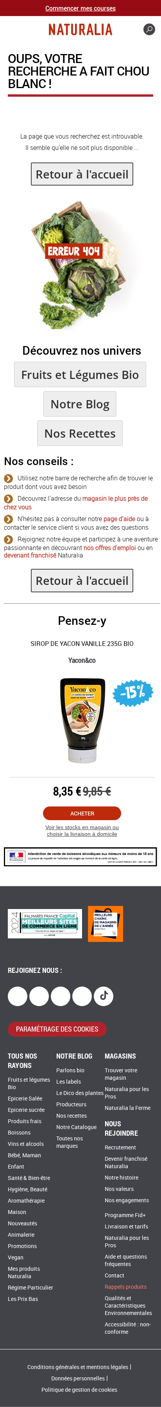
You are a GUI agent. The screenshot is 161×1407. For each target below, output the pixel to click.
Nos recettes (71, 1116)
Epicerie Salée (25, 1098)
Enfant (16, 1166)
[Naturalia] (80, 29)
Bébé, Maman (24, 1155)
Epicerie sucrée (26, 1110)
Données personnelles (78, 1378)
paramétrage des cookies (57, 1029)
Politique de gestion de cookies (79, 1390)
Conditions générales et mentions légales (77, 1367)
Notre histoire (121, 1177)
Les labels (68, 1082)
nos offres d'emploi (110, 548)
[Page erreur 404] (82, 328)
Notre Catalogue (76, 1127)
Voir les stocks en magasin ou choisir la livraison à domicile (82, 830)
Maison (17, 1212)
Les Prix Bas (23, 1299)
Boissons (19, 1132)
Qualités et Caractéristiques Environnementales (128, 1306)
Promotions (22, 1246)
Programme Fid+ (125, 1215)
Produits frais (24, 1121)
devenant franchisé (30, 555)
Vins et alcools (26, 1144)
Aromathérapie (26, 1201)
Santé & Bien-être (29, 1178)
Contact (114, 1275)
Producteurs (71, 1104)
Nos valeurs (119, 1189)
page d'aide (119, 519)
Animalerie (21, 1235)
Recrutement (120, 1147)
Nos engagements (127, 1200)
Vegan (15, 1257)
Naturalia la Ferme (127, 1108)
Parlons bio (70, 1070)
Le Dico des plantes (80, 1093)
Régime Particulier (30, 1287)
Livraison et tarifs (126, 1226)
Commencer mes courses (80, 8)
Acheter (82, 813)
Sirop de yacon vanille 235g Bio (82, 644)
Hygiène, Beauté (27, 1189)
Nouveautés (22, 1223)
